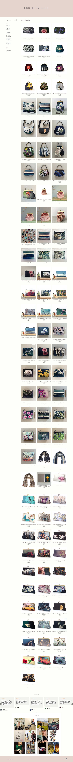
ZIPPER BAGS (8, 35)
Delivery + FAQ (8, 50)
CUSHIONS (8, 39)
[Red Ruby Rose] (36, 8)
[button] (1, 704)
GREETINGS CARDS (9, 40)
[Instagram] (66, 759)
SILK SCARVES (8, 42)
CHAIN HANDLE (8, 43)
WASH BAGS (8, 33)
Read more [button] (18, 705)
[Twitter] (62, 759)
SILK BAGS (7, 29)
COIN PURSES (8, 32)
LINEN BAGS (8, 31)
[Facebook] (64, 759)
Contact (7, 51)
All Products (8, 25)
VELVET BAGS (8, 28)
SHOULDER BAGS (9, 36)
